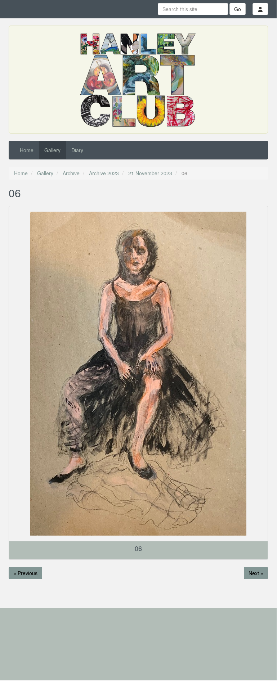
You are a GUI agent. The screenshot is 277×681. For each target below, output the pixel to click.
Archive (71, 173)
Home (26, 150)
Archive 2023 (104, 173)
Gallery (52, 150)
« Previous (25, 573)
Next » (256, 573)
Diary (77, 150)
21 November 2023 (150, 173)
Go (237, 9)
